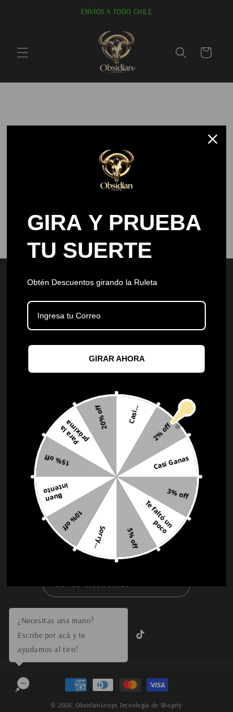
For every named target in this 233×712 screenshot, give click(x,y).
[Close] (212, 139)
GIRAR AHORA (117, 358)
